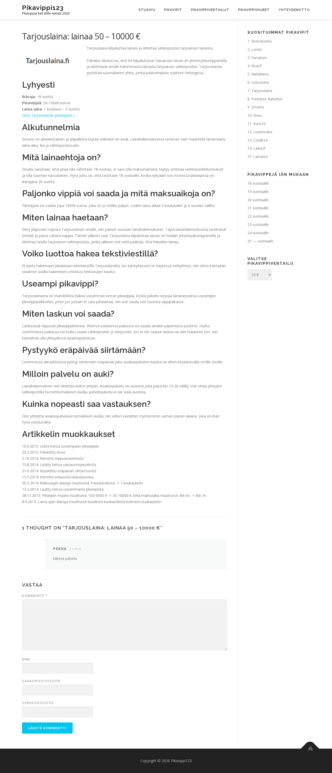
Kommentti (35, 595)
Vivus (257, 115)
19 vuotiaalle (258, 191)
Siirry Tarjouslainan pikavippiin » (48, 115)
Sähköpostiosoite (41, 681)
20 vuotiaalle (258, 199)
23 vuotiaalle (258, 224)
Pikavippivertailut (210, 10)
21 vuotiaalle (258, 207)
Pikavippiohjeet (254, 10)
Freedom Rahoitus (266, 98)
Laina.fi (259, 148)
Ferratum (259, 57)
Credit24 (260, 140)
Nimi (26, 659)
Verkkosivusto (38, 702)
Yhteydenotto (294, 10)
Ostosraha (260, 82)
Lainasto (260, 156)
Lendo (256, 49)
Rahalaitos (260, 74)
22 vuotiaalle (258, 216)
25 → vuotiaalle (260, 241)
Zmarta (257, 107)
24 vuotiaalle (258, 232)
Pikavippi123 (43, 7)
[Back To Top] (310, 749)
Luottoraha (262, 131)
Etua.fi (256, 65)
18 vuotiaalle (258, 183)
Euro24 (259, 123)
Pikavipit (173, 10)
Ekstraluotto (261, 41)
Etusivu (147, 10)
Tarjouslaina (261, 90)
